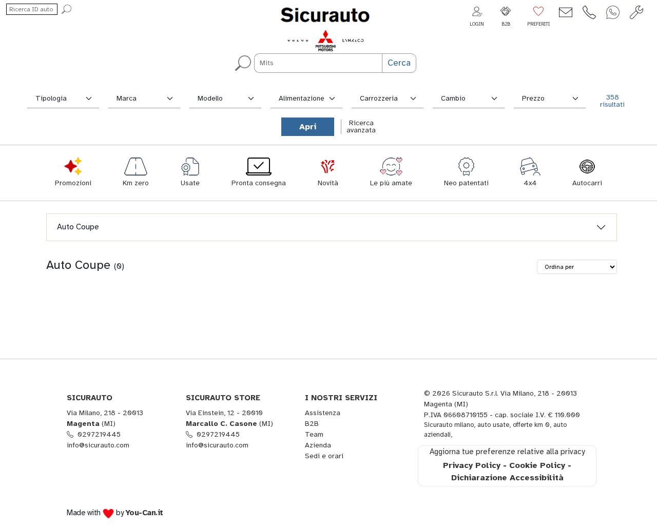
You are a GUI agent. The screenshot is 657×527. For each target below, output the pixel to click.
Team (314, 434)
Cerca (399, 62)
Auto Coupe (78, 227)
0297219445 (99, 434)
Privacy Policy (471, 465)
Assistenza (322, 412)
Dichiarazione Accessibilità (507, 478)
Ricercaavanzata (361, 126)
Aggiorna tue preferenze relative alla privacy (507, 451)
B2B (312, 423)
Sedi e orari (324, 456)
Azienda (318, 445)
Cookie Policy (537, 465)
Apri (307, 127)
